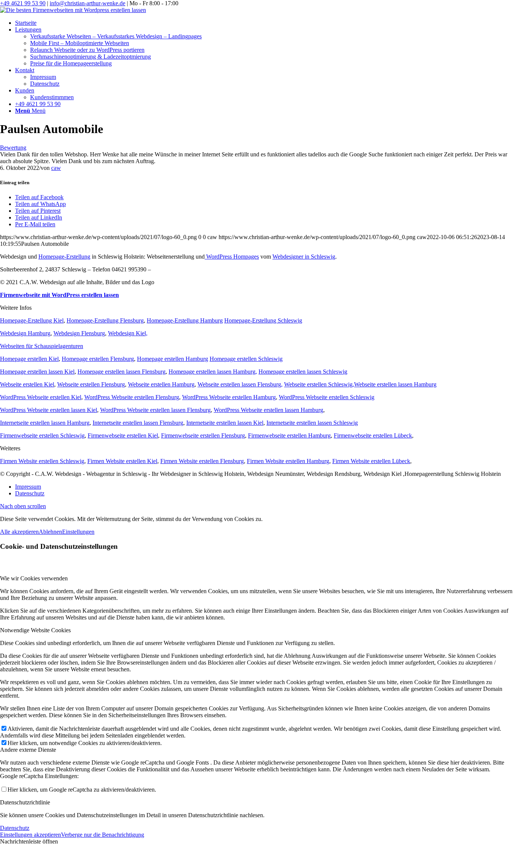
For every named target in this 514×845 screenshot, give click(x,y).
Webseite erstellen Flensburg (91, 384)
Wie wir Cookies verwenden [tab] (34, 578)
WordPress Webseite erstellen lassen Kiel (48, 410)
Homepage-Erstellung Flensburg (105, 320)
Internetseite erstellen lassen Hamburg (45, 422)
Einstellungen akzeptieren (30, 834)
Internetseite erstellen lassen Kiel (224, 422)
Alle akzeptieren (19, 532)
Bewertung (13, 147)
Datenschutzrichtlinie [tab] (25, 802)
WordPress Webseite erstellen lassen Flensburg (155, 410)
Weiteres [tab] (10, 448)
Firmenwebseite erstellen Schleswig (42, 435)
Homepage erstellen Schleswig (246, 359)
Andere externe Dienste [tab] (28, 750)
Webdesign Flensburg (79, 333)
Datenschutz (14, 828)
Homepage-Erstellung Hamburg (185, 320)
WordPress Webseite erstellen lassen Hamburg (268, 410)
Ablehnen (50, 532)
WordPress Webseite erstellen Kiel (40, 397)
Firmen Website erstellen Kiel (122, 461)
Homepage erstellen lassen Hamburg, (213, 371)
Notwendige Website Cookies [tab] (35, 630)
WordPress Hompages (232, 256)
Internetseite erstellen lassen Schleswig (312, 422)
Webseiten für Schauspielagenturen (41, 346)
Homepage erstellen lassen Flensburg (122, 371)
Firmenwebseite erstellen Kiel (123, 435)
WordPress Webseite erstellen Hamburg (229, 397)
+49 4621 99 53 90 (23, 3)
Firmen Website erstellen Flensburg (202, 461)
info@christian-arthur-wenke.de (87, 3)
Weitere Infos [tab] (16, 307)
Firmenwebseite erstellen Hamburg (289, 435)
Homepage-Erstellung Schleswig (263, 320)
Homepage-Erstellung (64, 256)
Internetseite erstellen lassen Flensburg (138, 422)
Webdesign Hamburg (25, 333)
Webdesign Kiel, (128, 333)
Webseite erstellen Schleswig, (319, 384)
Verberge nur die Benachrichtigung (102, 834)
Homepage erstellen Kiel (29, 359)
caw (56, 168)
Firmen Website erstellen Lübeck (371, 461)
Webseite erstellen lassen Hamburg (395, 384)
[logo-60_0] (73, 10)
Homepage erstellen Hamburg (172, 359)
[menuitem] (264, 23)
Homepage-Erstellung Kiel (32, 320)
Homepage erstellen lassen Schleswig (303, 371)
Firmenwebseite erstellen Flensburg (203, 435)
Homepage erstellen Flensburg (98, 359)
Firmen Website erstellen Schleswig (42, 461)
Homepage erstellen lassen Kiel (37, 371)
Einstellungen (78, 532)
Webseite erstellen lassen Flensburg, (240, 384)
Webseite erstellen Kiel (27, 384)
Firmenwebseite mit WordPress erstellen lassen (59, 295)
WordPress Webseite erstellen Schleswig (326, 397)
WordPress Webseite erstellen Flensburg (131, 397)
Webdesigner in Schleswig (303, 256)
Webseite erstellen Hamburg (161, 384)
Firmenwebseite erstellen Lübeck (373, 435)
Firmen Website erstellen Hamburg (288, 461)
